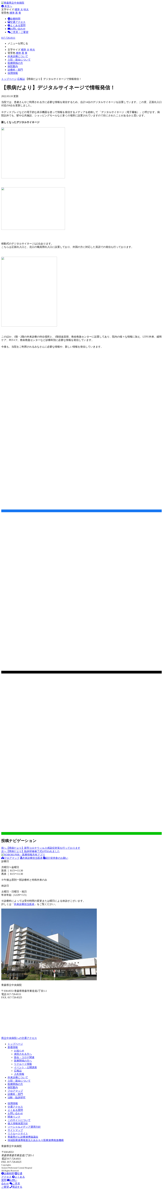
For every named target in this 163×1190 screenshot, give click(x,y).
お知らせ (19, 1050)
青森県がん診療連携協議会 (23, 1136)
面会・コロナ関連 (24, 1057)
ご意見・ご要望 (19, 32)
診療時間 (15, 18)
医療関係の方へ (23, 1060)
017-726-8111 (8, 37)
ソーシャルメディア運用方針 (24, 1126)
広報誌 (21, 79)
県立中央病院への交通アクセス (19, 1038)
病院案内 (13, 1087)
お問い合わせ (17, 28)
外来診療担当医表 (32, 858)
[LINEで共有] (81, 833)
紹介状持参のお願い (56, 858)
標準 (17, 9)
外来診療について (18, 1077)
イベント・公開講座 (25, 1067)
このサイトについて (19, 1120)
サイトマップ (15, 1130)
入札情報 (19, 1074)
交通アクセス (17, 22)
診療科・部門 (15, 1094)
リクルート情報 (23, 1064)
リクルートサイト (18, 1133)
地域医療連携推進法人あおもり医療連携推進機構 (36, 1140)
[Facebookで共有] (81, 510)
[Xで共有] (81, 672)
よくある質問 (17, 25)
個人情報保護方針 (18, 1123)
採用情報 (13, 1103)
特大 (26, 9)
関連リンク (14, 1116)
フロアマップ (11, 858)
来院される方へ (23, 1054)
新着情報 (13, 1047)
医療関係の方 (15, 1084)
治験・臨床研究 (16, 1097)
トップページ (9, 79)
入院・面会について (19, 1080)
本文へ (8, 6)
